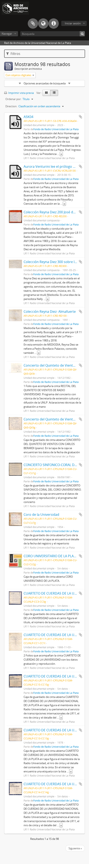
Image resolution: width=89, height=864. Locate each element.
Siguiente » (75, 848)
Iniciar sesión (73, 23)
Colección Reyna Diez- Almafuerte (50, 311)
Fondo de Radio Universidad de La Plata (56, 129)
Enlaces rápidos (53, 23)
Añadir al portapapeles (80, 117)
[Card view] (46, 93)
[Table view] (54, 93)
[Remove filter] (33, 75)
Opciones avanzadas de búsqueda (44, 83)
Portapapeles (33, 23)
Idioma (43, 23)
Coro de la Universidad (41, 514)
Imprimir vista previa (21, 93)
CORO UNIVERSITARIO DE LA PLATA (51, 556)
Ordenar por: (13, 99)
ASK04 (28, 116)
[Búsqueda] (82, 33)
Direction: (11, 106)
